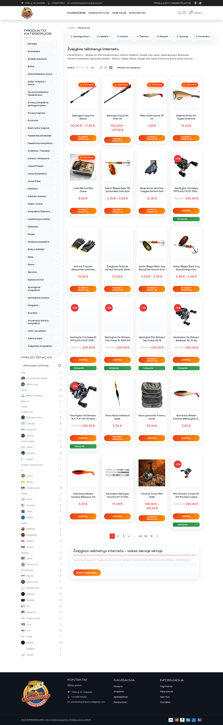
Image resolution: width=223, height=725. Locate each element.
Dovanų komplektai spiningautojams (38, 104)
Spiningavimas (81, 36)
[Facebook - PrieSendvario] (195, 3)
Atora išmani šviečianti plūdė (117, 417)
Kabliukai (33, 188)
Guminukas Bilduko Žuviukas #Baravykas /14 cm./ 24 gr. (186, 418)
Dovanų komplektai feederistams (38, 93)
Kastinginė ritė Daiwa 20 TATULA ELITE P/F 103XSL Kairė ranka (83, 340)
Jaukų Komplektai (37, 173)
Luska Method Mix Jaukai (83, 190)
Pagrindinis (166, 686)
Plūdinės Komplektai (38, 241)
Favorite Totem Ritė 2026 (151, 495)
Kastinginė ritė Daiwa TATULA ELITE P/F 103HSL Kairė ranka (186, 191)
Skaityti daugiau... (87, 572)
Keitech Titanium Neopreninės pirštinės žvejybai (83, 269)
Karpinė (124, 36)
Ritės (30, 257)
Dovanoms (203, 36)
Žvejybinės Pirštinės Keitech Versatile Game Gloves (117, 269)
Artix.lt (87, 719)
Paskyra (118, 686)
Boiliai (31, 66)
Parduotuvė (120, 702)
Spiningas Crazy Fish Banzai (83, 117)
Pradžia (71, 27)
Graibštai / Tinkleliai (39, 150)
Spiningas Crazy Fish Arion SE (117, 117)
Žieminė (144, 36)
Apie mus (165, 696)
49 (140, 536)
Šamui (31, 264)
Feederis (103, 36)
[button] (186, 211)
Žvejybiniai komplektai (40, 346)
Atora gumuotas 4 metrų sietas (152, 417)
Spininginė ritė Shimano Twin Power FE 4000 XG (117, 339)
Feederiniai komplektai (40, 143)
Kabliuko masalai (37, 196)
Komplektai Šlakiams (39, 211)
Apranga (32, 43)
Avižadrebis (34, 51)
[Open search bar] (179, 12)
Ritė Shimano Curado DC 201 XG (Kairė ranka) (186, 495)
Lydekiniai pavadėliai (39, 219)
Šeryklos (32, 272)
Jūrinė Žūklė (34, 181)
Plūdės (31, 234)
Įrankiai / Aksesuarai (38, 158)
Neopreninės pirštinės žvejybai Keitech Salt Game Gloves (152, 191)
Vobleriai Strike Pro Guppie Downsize (186, 117)
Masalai (164, 36)
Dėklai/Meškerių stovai (40, 73)
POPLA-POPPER (36, 249)
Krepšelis (119, 691)
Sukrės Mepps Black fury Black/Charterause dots (152, 268)
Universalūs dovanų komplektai (38, 322)
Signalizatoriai (36, 279)
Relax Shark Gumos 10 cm (152, 117)
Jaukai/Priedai (35, 166)
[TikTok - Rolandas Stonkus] (200, 3)
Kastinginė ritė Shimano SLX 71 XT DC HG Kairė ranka (83, 418)
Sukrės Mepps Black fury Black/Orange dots (186, 268)
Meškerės (33, 226)
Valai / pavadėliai (37, 330)
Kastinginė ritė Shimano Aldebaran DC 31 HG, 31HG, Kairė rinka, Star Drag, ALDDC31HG (186, 342)
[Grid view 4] (110, 68)
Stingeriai (33, 305)
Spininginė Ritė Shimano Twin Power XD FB (152, 339)
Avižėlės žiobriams (37, 58)
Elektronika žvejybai (38, 128)
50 (146, 536)
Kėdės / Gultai (35, 203)
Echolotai (33, 120)
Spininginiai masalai (38, 297)
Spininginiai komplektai (34, 289)
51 (151, 536)
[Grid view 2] (101, 68)
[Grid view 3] (105, 68)
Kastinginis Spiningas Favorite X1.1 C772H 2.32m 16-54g (117, 496)
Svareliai (32, 312)
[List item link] (56, 3)
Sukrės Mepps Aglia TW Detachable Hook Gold (117, 190)
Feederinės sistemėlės (39, 135)
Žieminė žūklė (35, 338)
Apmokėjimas (121, 696)
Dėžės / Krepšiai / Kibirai (37, 83)
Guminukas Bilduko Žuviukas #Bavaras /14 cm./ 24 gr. (83, 496)
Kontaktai (165, 702)
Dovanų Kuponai (36, 113)
